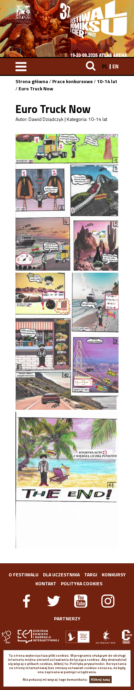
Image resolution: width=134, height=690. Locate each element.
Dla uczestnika (61, 574)
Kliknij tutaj (100, 679)
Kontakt (45, 583)
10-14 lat (107, 81)
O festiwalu (23, 574)
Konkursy (114, 574)
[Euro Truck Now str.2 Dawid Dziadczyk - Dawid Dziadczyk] (67, 341)
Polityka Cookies (81, 583)
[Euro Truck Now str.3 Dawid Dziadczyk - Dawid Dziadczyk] (67, 480)
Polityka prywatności (87, 663)
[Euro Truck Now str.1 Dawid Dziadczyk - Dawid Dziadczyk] (67, 202)
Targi (90, 574)
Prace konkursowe (72, 81)
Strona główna (31, 81)
